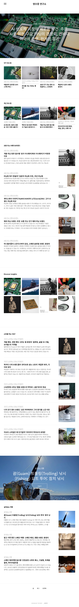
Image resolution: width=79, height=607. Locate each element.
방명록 (44, 588)
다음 (74, 36)
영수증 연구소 (39, 4)
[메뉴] (5, 4)
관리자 (45, 603)
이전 (4, 36)
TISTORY (40, 603)
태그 (38, 588)
